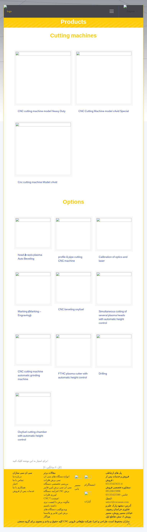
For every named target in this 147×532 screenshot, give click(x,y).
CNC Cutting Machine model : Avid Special (103, 111)
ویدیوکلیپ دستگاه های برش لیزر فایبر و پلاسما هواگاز (56, 513)
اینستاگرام (89, 484)
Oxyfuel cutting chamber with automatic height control (32, 436)
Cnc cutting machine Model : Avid (37, 182)
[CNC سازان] (8, 11)
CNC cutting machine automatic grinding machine (30, 375)
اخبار (15, 483)
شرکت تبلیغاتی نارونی (80, 521)
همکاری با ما (19, 487)
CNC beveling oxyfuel (71, 309)
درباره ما (17, 476)
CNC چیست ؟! (51, 498)
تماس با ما (18, 480)
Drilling (103, 374)
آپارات (87, 501)
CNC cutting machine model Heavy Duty (41, 111)
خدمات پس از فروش (23, 491)
